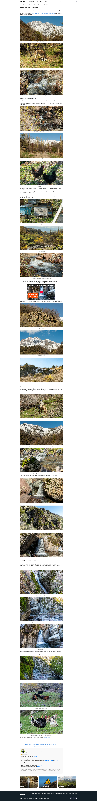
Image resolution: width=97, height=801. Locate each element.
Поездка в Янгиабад (44, 786)
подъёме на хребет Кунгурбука (37, 13)
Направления (32, 1)
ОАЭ (61, 793)
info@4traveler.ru (46, 798)
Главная (21, 4)
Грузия (67, 793)
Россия (33, 793)
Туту (43, 757)
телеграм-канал (42, 751)
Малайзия (48, 793)
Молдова (76, 793)
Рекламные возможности (24, 798)
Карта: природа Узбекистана (51, 744)
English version (41, 798)
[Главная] (23, 1)
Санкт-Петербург (39, 1)
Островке (56, 760)
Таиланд (58, 793)
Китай (73, 793)
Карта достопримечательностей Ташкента (35, 744)
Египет (70, 793)
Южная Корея (44, 793)
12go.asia (38, 759)
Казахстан (64, 793)
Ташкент (35, 4)
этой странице (47, 737)
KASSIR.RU (39, 766)
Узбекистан (31, 4)
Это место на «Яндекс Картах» (41, 746)
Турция (36, 793)
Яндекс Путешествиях (48, 760)
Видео (46, 1)
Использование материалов (33, 798)
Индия (56, 793)
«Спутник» (40, 765)
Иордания (52, 793)
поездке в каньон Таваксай (49, 13)
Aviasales (35, 756)
